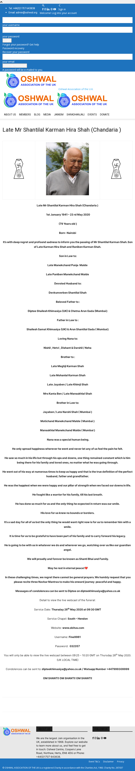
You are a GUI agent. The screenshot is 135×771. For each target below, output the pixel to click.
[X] (14, 704)
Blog (37, 114)
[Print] (46, 704)
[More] (54, 704)
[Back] (59, 5)
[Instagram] (45, 9)
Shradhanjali (76, 114)
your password (10, 36)
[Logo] (29, 108)
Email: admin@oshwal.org (23, 12)
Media (47, 114)
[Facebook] (43, 9)
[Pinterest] (22, 704)
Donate (105, 114)
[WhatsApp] (30, 704)
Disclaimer (108, 761)
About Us (10, 114)
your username (11, 25)
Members (25, 114)
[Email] (38, 704)
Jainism (58, 114)
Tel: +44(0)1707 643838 (22, 8)
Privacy (120, 761)
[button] (43, 5)
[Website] (51, 9)
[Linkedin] (48, 9)
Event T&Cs (94, 761)
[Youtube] (54, 9)
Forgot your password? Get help (20, 44)
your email (8, 61)
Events (92, 114)
